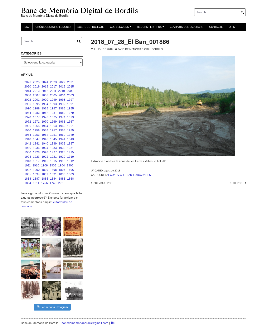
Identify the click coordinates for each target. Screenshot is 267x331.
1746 (53, 183)
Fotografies (142, 175)
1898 (53, 169)
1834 (27, 183)
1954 (27, 134)
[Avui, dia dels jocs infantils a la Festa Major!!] (51, 226)
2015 (70, 86)
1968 (62, 121)
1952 (45, 134)
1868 (70, 178)
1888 (27, 178)
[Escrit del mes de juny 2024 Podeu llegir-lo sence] (30, 290)
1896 (70, 169)
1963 (53, 126)
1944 (62, 139)
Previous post (103, 183)
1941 (36, 143)
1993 (53, 104)
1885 (45, 178)
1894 (36, 174)
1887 (36, 178)
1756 (44, 183)
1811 (36, 183)
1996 (27, 104)
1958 (45, 130)
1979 (70, 112)
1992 (62, 104)
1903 (70, 165)
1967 (70, 121)
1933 (53, 148)
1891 (53, 174)
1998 (62, 99)
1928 (45, 152)
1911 (27, 165)
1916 (45, 161)
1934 (45, 148)
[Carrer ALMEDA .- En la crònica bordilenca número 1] (51, 269)
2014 (27, 91)
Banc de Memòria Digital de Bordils (79, 10)
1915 (53, 161)
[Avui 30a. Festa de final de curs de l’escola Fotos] (73, 269)
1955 (70, 130)
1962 (62, 126)
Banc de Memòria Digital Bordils (140, 49)
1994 (45, 104)
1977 (36, 117)
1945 (53, 139)
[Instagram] (113, 322)
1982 (45, 112)
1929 (36, 152)
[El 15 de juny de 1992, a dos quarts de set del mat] (51, 247)
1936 (27, 148)
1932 (62, 148)
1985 (70, 108)
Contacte (216, 26)
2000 (45, 99)
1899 (45, 169)
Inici (26, 26)
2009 (70, 91)
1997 (70, 99)
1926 (62, 152)
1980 (62, 112)
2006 (45, 95)
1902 (27, 169)
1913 (62, 161)
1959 (36, 130)
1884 (53, 178)
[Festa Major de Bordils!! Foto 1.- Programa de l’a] (73, 226)
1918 (27, 161)
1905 (53, 165)
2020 (27, 86)
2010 (61, 91)
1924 (27, 156)
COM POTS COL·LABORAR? (186, 26)
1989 (36, 108)
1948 (27, 139)
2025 (36, 82)
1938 (62, 143)
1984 (27, 112)
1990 (27, 108)
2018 (45, 86)
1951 (53, 134)
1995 (36, 104)
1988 (45, 108)
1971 (36, 121)
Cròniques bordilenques (53, 26)
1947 (36, 139)
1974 (62, 117)
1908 (44, 165)
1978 (27, 117)
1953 (36, 134)
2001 (36, 99)
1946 (45, 139)
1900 (36, 169)
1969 (53, 121)
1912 (70, 161)
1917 (36, 161)
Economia (115, 175)
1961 (70, 126)
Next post (237, 183)
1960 (27, 130)
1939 (53, 143)
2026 (27, 82)
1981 (53, 112)
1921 (53, 156)
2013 (36, 91)
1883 (62, 178)
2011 (53, 91)
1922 (45, 156)
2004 (62, 95)
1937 (70, 143)
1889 (70, 174)
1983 (36, 112)
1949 (70, 134)
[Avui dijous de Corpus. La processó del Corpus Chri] (51, 290)
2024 (45, 82)
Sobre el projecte (90, 26)
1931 (70, 148)
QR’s (232, 26)
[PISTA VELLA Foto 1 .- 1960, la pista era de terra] (30, 226)
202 (60, 183)
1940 (45, 143)
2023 (53, 82)
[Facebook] (111, 322)
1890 (62, 174)
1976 (45, 117)
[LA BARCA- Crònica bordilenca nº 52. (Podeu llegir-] (73, 290)
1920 (62, 156)
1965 (36, 126)
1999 (53, 99)
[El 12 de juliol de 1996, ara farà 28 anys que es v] (30, 269)
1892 (45, 174)
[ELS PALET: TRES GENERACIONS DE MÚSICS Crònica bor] (73, 247)
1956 (62, 130)
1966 (27, 126)
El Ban (127, 175)
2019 (36, 86)
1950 (62, 134)
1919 (70, 156)
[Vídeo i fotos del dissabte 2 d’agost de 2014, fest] (30, 247)
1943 (70, 139)
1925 (70, 152)
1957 (53, 130)
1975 (53, 117)
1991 (70, 104)
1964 (45, 126)
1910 (36, 165)
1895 (27, 174)
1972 (27, 121)
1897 (62, 169)
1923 (36, 156)
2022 (62, 82)
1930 (27, 152)
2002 (27, 99)
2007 (36, 95)
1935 (36, 148)
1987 (53, 108)
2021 (70, 82)
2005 (53, 95)
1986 (62, 108)
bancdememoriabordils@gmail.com (85, 323)
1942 (27, 143)
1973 (70, 117)
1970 (45, 121)
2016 (62, 86)
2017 (53, 86)
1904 (61, 165)
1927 (53, 152)
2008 (27, 95)
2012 (45, 91)
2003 (70, 95)
